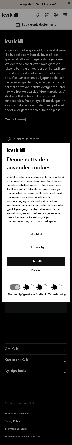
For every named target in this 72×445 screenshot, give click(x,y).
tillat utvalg (36, 247)
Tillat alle (36, 261)
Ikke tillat (36, 234)
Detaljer (36, 270)
